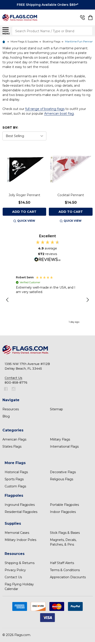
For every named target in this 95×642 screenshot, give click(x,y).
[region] (47, 300)
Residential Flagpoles (21, 512)
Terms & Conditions (65, 570)
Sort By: (10, 128)
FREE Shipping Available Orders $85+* (47, 5)
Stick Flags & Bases (65, 533)
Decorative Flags (63, 472)
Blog (6, 416)
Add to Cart (24, 212)
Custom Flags (15, 486)
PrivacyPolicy (15, 570)
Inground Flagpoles (20, 505)
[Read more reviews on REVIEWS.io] (47, 260)
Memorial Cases (17, 533)
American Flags (14, 439)
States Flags (11, 447)
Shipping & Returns (19, 563)
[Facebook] (5, 388)
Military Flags (60, 439)
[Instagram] (13, 388)
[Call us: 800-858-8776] (82, 18)
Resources (10, 409)
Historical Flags (16, 472)
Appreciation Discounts (68, 577)
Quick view (26, 220)
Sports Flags (14, 479)
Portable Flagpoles (64, 505)
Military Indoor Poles (20, 540)
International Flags (64, 447)
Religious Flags (61, 479)
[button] (7, 300)
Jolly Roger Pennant (24, 195)
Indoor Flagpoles (63, 512)
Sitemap (56, 409)
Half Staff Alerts (62, 563)
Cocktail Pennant (70, 195)
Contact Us (13, 577)
